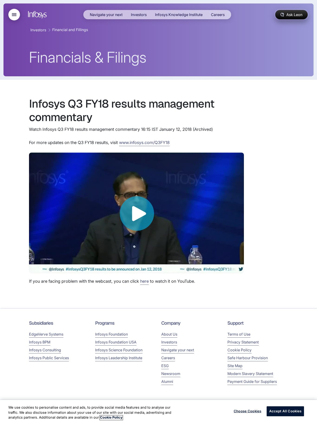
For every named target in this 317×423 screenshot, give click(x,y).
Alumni (167, 381)
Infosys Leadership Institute (118, 358)
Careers (218, 14)
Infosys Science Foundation (118, 350)
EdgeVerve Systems (46, 334)
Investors (139, 14)
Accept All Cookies (285, 411)
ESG (165, 365)
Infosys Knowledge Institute (179, 14)
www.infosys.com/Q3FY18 (144, 142)
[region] (158, 411)
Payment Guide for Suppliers (252, 381)
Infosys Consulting (45, 350)
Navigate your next (106, 14)
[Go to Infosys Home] (38, 15)
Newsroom (170, 373)
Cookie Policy (239, 350)
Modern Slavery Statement (250, 373)
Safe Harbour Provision (247, 358)
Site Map (235, 365)
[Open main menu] (14, 14)
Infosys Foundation (111, 334)
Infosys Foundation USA (115, 342)
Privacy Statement (243, 342)
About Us (169, 334)
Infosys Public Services (49, 358)
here (144, 281)
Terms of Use (238, 334)
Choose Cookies (247, 411)
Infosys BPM (39, 342)
